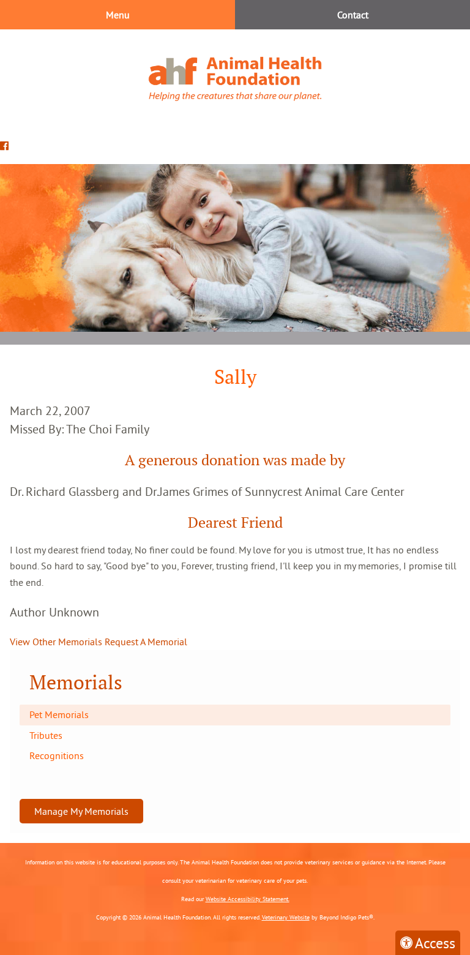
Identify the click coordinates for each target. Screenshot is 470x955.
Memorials (75, 682)
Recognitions (56, 755)
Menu (118, 15)
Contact (352, 15)
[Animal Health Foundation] (235, 78)
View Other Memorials (56, 641)
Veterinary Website (286, 917)
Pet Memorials (59, 714)
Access (435, 943)
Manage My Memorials (81, 811)
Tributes (45, 735)
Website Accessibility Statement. (247, 899)
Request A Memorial (146, 641)
